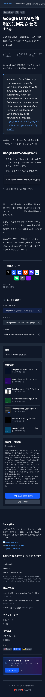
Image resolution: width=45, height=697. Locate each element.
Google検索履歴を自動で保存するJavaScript (26, 408)
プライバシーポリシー (11, 636)
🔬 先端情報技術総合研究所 (13, 545)
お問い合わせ (23, 501)
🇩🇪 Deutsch (27, 649)
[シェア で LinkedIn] (19, 272)
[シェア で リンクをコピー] (28, 278)
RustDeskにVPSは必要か (12, 608)
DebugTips (7, 4)
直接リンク (7, 317)
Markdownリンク (9, 305)
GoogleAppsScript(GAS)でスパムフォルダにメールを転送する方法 (26, 399)
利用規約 (6, 640)
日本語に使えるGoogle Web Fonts (25, 418)
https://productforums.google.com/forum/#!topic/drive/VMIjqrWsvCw (23, 125)
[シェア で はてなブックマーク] (37, 272)
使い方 (5, 624)
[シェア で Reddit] (25, 272)
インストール (12, 670)
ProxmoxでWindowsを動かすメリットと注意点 (21, 600)
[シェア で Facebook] (14, 272)
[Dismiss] (22, 670)
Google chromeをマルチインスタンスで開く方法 (26, 389)
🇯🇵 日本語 (17, 649)
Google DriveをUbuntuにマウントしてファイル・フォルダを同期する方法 (26, 369)
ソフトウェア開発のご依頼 (22, 496)
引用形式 (6, 329)
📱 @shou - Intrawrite (12, 549)
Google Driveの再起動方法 (16, 354)
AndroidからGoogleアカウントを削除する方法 (26, 379)
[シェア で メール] (22, 278)
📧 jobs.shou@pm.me (11, 542)
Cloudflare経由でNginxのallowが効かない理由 (21, 593)
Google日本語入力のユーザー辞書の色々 (26, 428)
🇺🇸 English (7, 649)
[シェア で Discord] (31, 272)
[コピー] (39, 310)
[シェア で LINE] (16, 278)
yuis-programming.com (12, 572)
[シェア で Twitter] (8, 272)
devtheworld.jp (9, 564)
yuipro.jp (6, 568)
